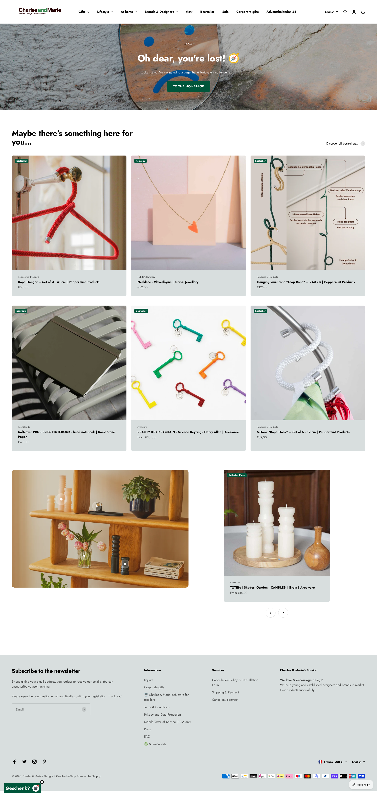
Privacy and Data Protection (162, 714)
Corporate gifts (247, 11)
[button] (22, 788)
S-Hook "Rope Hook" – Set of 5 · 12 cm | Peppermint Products (303, 432)
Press (147, 729)
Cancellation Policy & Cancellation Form (235, 682)
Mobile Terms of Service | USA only (167, 722)
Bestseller (207, 11)
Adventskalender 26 (281, 11)
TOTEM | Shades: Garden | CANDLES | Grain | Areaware (272, 587)
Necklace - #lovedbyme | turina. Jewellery (167, 282)
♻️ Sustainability (155, 744)
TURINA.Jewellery (146, 277)
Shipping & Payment (225, 692)
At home (127, 11)
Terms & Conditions (156, 707)
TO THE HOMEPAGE (188, 86)
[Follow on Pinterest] (44, 761)
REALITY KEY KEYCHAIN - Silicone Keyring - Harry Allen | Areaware (188, 432)
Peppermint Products (28, 277)
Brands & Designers (159, 11)
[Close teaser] (42, 782)
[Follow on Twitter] (24, 761)
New (189, 11)
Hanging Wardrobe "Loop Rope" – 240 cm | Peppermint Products (306, 282)
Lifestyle (103, 11)
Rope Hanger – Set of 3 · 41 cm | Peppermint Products (58, 282)
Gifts (82, 11)
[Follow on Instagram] (34, 761)
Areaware (142, 427)
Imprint (148, 680)
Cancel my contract (225, 699)
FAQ (147, 736)
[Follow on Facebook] (14, 761)
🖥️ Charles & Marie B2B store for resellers (166, 697)
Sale (225, 11)
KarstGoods (24, 427)
